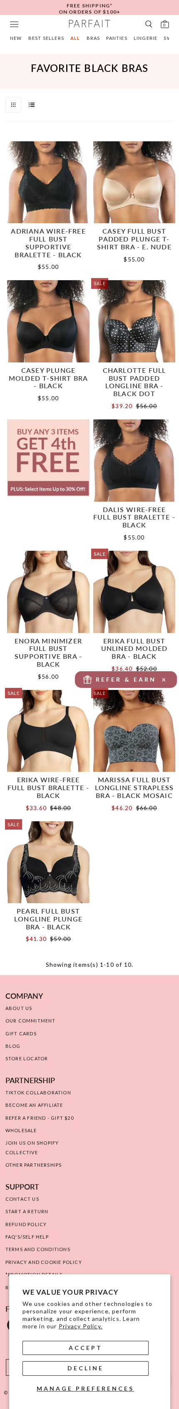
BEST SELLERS (46, 38)
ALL (75, 38)
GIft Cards (21, 1033)
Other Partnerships (33, 1165)
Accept (85, 1347)
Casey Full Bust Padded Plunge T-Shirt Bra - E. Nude (134, 238)
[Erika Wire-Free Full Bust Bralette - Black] (48, 731)
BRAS (93, 38)
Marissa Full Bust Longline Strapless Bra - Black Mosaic (134, 787)
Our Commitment (30, 1020)
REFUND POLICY (26, 1224)
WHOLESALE (21, 1130)
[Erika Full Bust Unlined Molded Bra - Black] (134, 592)
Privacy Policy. (80, 1326)
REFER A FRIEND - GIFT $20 (39, 1118)
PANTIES (116, 38)
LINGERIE (146, 38)
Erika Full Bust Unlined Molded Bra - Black (134, 648)
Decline (85, 1368)
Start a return (27, 1211)
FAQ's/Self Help (27, 1236)
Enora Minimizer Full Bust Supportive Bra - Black (48, 652)
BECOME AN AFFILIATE (34, 1105)
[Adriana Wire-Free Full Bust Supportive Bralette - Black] (48, 182)
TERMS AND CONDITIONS (37, 1249)
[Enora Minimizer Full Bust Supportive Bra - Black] (48, 592)
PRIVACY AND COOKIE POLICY (43, 1262)
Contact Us (22, 1199)
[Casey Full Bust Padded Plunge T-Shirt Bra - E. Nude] (134, 182)
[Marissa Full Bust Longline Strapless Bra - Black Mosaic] (134, 731)
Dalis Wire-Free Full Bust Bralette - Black (134, 517)
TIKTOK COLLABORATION (38, 1092)
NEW (16, 38)
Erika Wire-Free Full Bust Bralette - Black (48, 787)
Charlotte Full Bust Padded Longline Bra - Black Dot (134, 381)
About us (18, 1008)
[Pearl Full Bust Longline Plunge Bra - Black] (48, 862)
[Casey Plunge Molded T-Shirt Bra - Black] (48, 321)
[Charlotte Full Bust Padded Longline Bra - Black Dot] (134, 321)
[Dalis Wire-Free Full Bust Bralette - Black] (134, 460)
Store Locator (26, 1058)
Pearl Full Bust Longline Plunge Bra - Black (48, 918)
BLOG (13, 1046)
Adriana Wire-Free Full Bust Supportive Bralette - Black (48, 242)
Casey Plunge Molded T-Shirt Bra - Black (48, 377)
